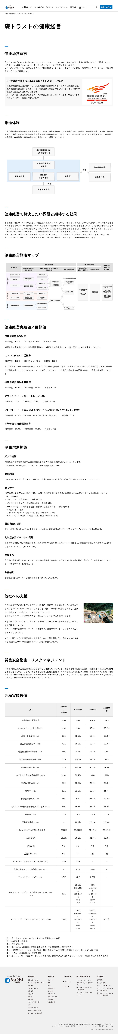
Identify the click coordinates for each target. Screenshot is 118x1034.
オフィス (50, 980)
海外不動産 (51, 988)
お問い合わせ (106, 7)
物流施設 (50, 991)
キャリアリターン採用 (104, 985)
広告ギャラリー (33, 1007)
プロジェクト (50, 7)
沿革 (29, 1005)
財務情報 (31, 999)
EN (84, 7)
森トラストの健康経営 (35, 1013)
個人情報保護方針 (97, 1024)
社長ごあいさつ (33, 980)
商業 (49, 983)
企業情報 (25, 7)
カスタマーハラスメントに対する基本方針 (63, 1026)
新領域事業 (51, 1002)
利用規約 (101, 1026)
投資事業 (50, 999)
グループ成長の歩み (34, 1010)
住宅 (49, 985)
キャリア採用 (101, 983)
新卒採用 (100, 980)
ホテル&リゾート (53, 996)
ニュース (33, 7)
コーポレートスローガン (36, 983)
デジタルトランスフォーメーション (87, 1026)
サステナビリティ (62, 7)
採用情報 (73, 7)
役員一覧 (31, 994)
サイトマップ (109, 1026)
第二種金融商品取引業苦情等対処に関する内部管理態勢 (74, 1024)
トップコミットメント (84, 980)
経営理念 (31, 985)
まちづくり (51, 994)
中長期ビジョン (33, 988)
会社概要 (31, 991)
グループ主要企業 (33, 1002)
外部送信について (108, 1024)
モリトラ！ (67, 981)
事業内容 (40, 7)
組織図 (30, 996)
